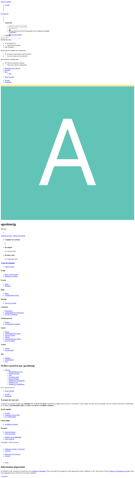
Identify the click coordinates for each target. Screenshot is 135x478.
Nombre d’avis (13, 382)
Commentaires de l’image (13, 333)
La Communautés (10, 417)
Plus (6, 72)
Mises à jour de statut (13, 45)
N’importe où (11, 43)
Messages (8, 286)
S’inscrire (8, 35)
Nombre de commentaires (17, 380)
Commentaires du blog (12, 295)
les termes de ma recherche (17, 56)
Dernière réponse (14, 373)
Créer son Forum (10, 434)
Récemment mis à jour (16, 372)
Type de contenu (8, 263)
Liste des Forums (10, 432)
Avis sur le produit (10, 303)
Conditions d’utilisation (38, 471)
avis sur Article (9, 350)
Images (7, 332)
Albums (7, 337)
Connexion (12, 32)
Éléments (7, 358)
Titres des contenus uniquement (17, 65)
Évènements (8, 311)
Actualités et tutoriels (11, 424)
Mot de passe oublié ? (15, 35)
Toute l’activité (9, 267)
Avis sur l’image (10, 335)
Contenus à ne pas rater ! (12, 415)
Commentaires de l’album (13, 339)
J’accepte (4, 476)
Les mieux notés (14, 377)
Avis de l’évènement (11, 314)
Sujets (6, 284)
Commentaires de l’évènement (14, 313)
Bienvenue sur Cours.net (12, 68)
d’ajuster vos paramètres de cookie (119, 471)
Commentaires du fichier (12, 324)
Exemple (7, 70)
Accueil (7, 413)
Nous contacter (9, 439)
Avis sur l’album (10, 341)
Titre (10, 375)
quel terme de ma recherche (19, 54)
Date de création (14, 379)
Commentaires (9, 360)
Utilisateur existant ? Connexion (15, 21)
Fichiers (7, 322)
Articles (7, 348)
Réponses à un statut (11, 276)
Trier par (7, 370)
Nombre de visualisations (16, 384)
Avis (6, 361)
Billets (7, 293)
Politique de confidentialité (13, 437)
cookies (62, 471)
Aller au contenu (6, 1)
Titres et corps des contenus (15, 63)
